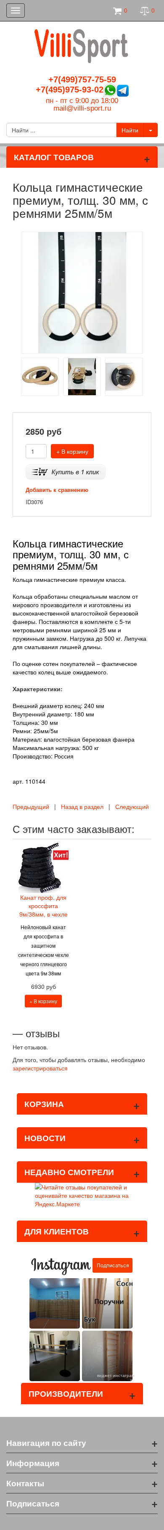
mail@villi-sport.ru (82, 108)
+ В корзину (72, 451)
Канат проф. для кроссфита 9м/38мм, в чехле (43, 905)
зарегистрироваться (40, 1068)
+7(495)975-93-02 (69, 89)
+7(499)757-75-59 (82, 79)
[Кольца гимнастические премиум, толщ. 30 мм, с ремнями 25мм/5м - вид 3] (124, 376)
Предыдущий (31, 806)
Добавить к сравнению (57, 490)
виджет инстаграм (116, 1375)
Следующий (132, 806)
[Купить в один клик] (66, 471)
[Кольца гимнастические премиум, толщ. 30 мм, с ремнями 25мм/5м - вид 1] (40, 376)
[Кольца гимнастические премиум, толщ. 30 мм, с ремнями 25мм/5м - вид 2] (82, 376)
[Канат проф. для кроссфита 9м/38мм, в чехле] (43, 866)
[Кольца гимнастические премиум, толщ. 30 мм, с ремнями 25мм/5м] (82, 292)
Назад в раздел (82, 806)
